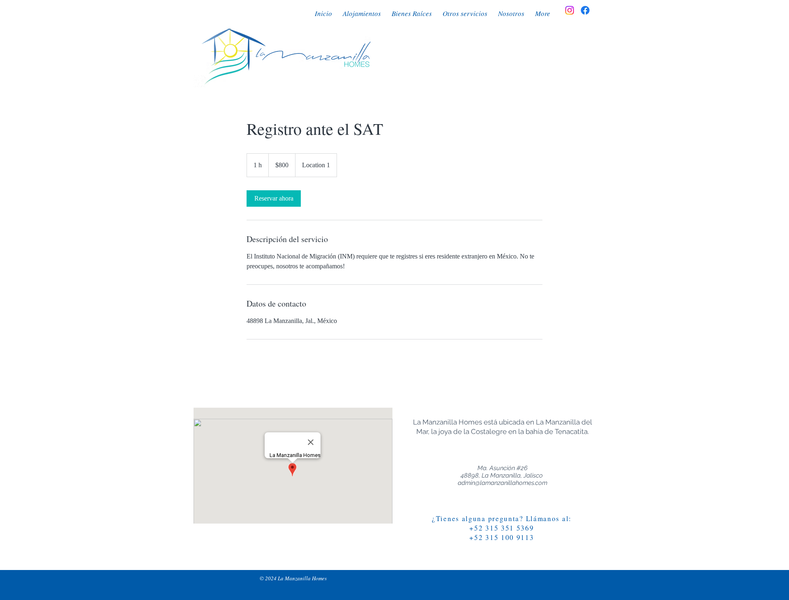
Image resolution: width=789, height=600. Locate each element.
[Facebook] (585, 10)
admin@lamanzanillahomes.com (502, 483)
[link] (274, 198)
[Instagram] (569, 10)
